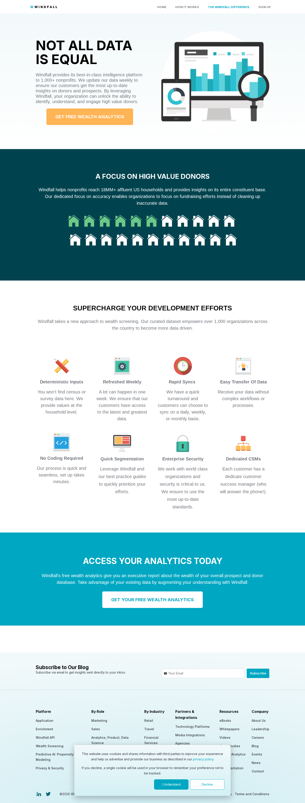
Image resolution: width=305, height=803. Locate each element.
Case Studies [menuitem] (229, 746)
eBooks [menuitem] (225, 720)
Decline (207, 784)
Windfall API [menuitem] (45, 737)
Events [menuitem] (257, 754)
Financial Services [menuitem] (151, 740)
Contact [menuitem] (258, 771)
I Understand (171, 784)
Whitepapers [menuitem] (229, 729)
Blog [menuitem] (255, 746)
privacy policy (203, 759)
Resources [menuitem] (228, 711)
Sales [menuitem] (95, 729)
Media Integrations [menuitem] (190, 735)
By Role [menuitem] (97, 711)
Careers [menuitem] (258, 737)
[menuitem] (39, 794)
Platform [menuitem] (43, 711)
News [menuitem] (256, 763)
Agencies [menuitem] (182, 743)
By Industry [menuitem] (154, 711)
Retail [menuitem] (148, 720)
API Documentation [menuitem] (231, 765)
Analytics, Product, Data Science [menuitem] (110, 740)
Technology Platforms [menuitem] (192, 726)
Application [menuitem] (44, 720)
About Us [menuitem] (259, 720)
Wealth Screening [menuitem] (49, 746)
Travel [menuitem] (149, 729)
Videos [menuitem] (224, 737)
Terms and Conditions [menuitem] (252, 794)
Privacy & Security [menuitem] (50, 768)
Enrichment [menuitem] (44, 729)
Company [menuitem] (260, 711)
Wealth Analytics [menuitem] (232, 754)
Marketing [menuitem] (99, 720)
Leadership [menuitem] (260, 729)
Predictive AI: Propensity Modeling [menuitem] (55, 756)
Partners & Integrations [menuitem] (186, 714)
